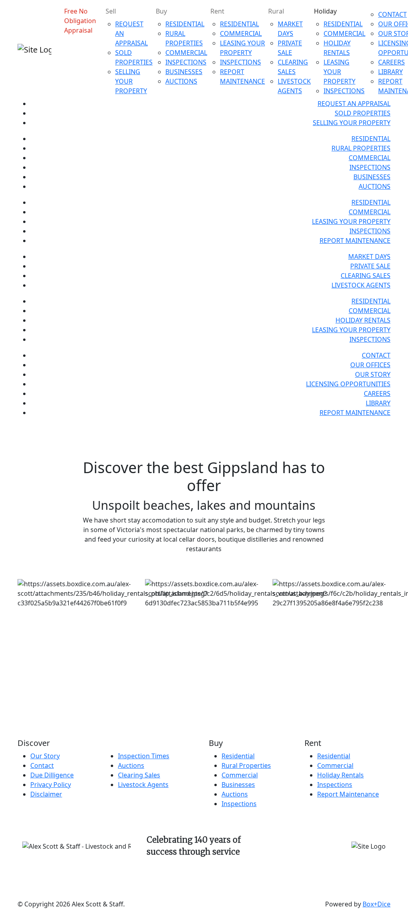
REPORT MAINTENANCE (355, 240)
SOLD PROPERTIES (362, 113)
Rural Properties (246, 765)
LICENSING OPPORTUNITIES (348, 384)
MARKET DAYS (369, 256)
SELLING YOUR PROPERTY (131, 81)
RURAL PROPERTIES (361, 148)
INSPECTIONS (185, 62)
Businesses (238, 784)
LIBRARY (390, 71)
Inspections (239, 803)
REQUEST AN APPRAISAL (354, 103)
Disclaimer (46, 794)
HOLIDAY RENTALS (362, 320)
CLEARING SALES (365, 275)
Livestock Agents (143, 784)
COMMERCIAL (186, 52)
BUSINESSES (183, 71)
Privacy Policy (50, 784)
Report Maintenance (348, 794)
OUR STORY (372, 374)
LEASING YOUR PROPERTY (339, 72)
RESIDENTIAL (184, 24)
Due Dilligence (52, 775)
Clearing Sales (139, 775)
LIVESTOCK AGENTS (361, 285)
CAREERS (391, 62)
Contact (42, 765)
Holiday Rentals (340, 775)
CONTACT (392, 14)
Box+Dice (376, 904)
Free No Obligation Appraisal (80, 21)
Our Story (45, 756)
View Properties (45, 689)
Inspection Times (143, 756)
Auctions (131, 765)
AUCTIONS (181, 81)
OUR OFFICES (370, 364)
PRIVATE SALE (370, 266)
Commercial (240, 775)
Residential (238, 756)
